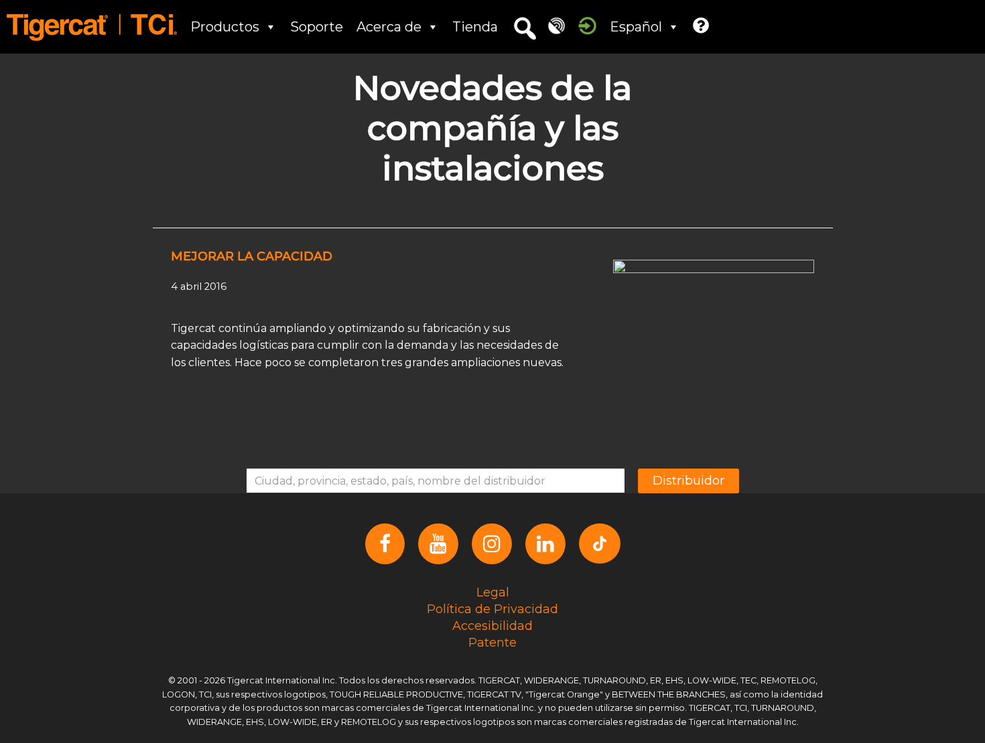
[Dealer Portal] (587, 25)
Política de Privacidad (492, 609)
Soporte (316, 27)
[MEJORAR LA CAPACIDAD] (713, 314)
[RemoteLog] (556, 25)
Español (636, 27)
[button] (524, 29)
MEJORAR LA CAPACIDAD (251, 256)
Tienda (475, 27)
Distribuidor (688, 480)
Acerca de (388, 27)
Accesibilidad (492, 625)
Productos (224, 27)
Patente (492, 642)
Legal (492, 592)
